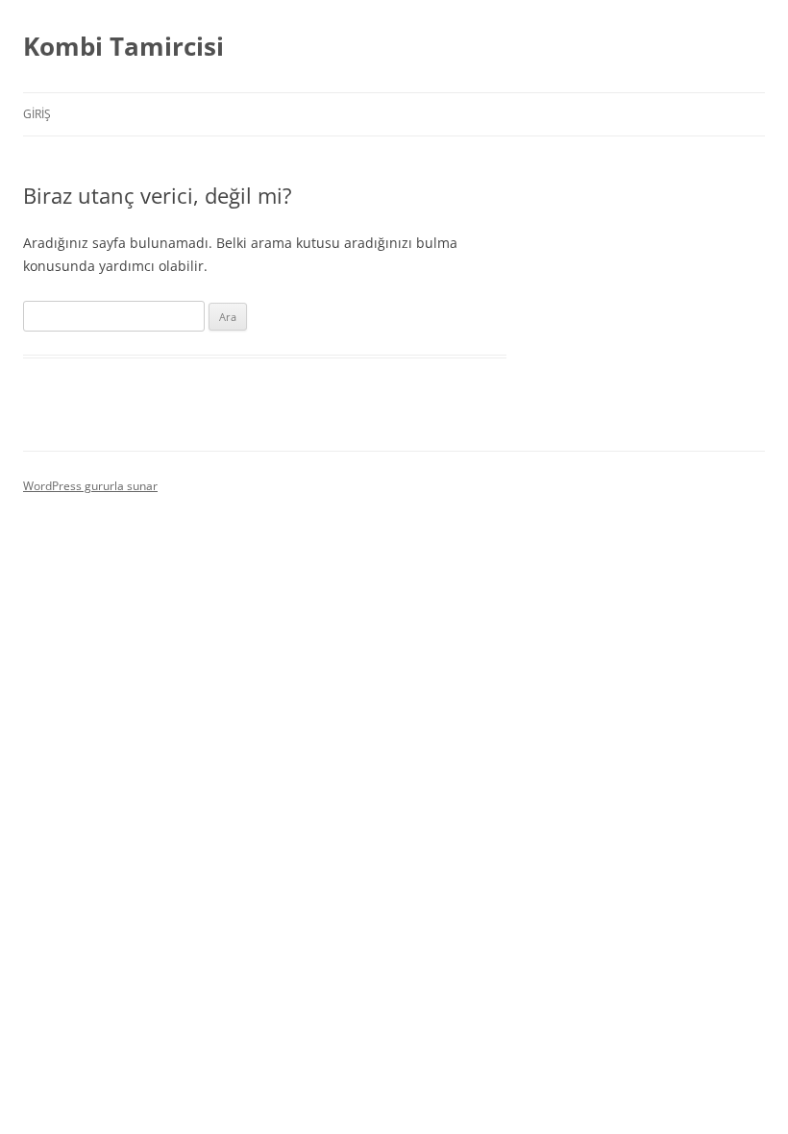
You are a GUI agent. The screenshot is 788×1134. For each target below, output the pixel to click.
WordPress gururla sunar (90, 486)
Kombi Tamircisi (123, 46)
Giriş (37, 114)
